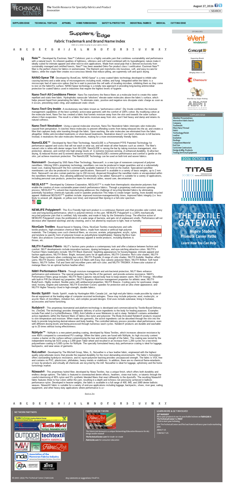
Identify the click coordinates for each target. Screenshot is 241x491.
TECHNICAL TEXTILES (46, 23)
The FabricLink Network (96, 431)
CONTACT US (162, 433)
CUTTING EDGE (178, 23)
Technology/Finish (181, 133)
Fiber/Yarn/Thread (181, 128)
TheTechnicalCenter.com (96, 437)
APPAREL (66, 23)
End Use (176, 145)
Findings (176, 140)
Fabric (175, 130)
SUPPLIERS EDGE (21, 23)
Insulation (177, 138)
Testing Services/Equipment (185, 153)
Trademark (177, 125)
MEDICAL (160, 23)
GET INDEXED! (163, 414)
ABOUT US (161, 430)
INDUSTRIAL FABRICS (140, 23)
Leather (176, 135)
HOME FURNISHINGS (86, 23)
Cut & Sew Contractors (182, 148)
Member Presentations (182, 118)
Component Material (181, 143)
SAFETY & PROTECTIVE (113, 23)
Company (177, 123)
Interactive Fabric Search (183, 120)
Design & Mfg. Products (183, 150)
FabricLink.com (92, 440)
